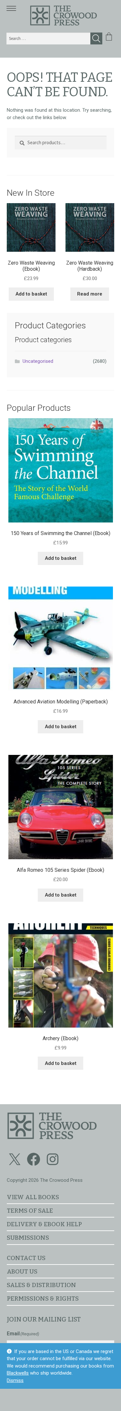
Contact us (26, 1258)
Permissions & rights (43, 1298)
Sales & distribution (41, 1285)
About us (22, 1271)
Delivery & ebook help (44, 1224)
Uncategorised (38, 361)
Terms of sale (30, 1210)
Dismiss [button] (15, 1380)
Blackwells (18, 1373)
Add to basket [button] (31, 294)
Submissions (28, 1237)
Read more (89, 294)
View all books (33, 1197)
